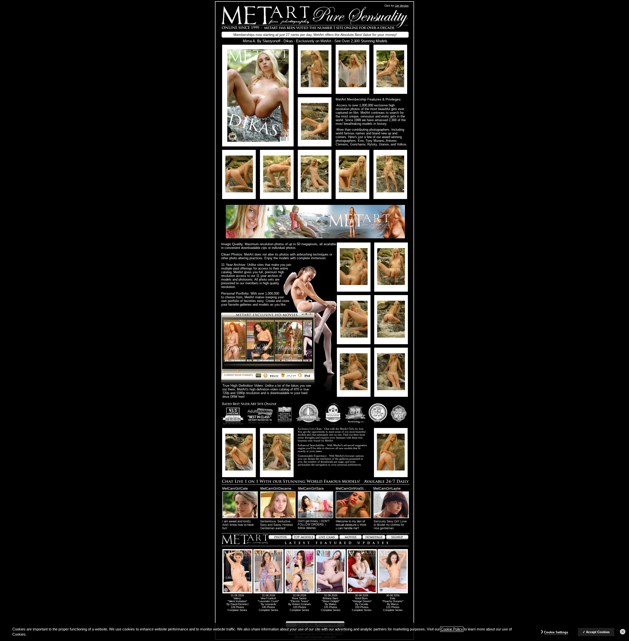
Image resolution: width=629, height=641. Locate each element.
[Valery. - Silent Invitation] (237, 592)
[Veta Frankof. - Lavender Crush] (268, 592)
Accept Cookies (598, 632)
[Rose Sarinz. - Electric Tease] (300, 592)
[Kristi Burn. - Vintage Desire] (362, 592)
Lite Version (402, 5)
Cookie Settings (556, 632)
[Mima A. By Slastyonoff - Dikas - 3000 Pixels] (258, 140)
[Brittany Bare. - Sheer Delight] (330, 592)
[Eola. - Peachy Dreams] (393, 592)
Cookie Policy (452, 629)
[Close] (622, 632)
